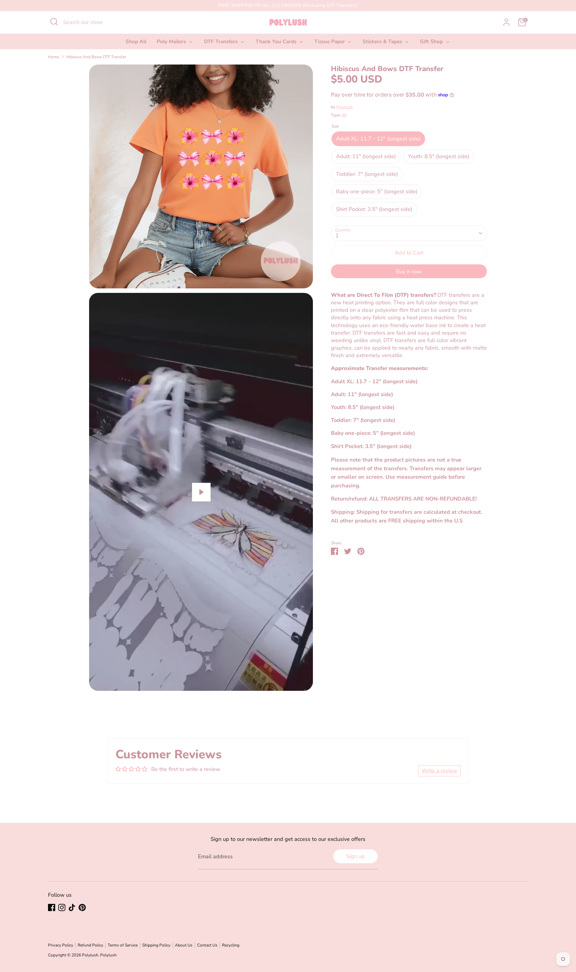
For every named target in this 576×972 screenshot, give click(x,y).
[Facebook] (51, 907)
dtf (344, 115)
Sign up (355, 856)
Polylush (344, 107)
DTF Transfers (221, 41)
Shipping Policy (156, 945)
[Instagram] (61, 907)
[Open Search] (54, 22)
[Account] (506, 22)
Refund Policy (90, 945)
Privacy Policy (60, 945)
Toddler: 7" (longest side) (367, 173)
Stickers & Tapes (383, 41)
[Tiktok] (72, 907)
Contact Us (207, 945)
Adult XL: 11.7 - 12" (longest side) (378, 138)
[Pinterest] (82, 907)
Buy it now (409, 271)
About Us (184, 945)
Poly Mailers (172, 41)
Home (53, 57)
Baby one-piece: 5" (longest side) (377, 191)
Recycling (230, 945)
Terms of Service (123, 945)
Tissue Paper (330, 41)
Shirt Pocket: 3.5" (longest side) (374, 209)
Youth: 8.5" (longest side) (439, 156)
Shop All (136, 41)
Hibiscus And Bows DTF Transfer (96, 57)
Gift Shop (432, 41)
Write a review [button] (439, 770)
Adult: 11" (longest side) (366, 156)
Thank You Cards (277, 41)
